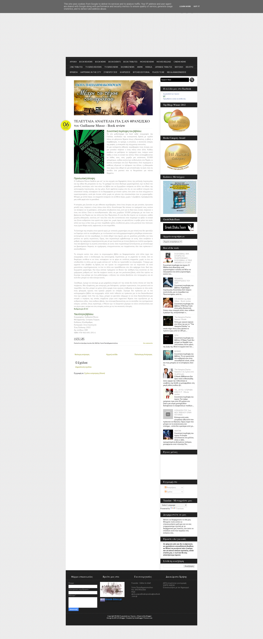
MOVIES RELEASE (164, 62)
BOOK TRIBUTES (130, 62)
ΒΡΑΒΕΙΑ (74, 72)
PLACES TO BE (158, 72)
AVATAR (177, 431)
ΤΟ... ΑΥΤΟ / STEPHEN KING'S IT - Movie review (183, 392)
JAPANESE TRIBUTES (163, 67)
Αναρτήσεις (171, 487)
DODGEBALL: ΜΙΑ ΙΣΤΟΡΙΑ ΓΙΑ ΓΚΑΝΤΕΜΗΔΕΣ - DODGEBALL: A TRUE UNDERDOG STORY (183, 258)
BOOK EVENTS (114, 62)
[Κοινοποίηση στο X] (80, 339)
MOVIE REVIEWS (147, 62)
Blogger (149, 616)
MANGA (148, 67)
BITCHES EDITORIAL (141, 72)
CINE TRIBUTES (76, 67)
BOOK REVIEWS (85, 62)
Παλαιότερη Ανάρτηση (143, 354)
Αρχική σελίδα (112, 354)
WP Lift (116, 618)
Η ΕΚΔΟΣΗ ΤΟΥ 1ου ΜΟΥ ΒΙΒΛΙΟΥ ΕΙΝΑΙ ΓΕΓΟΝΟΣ (182, 412)
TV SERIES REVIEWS (93, 67)
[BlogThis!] (77, 339)
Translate (180, 508)
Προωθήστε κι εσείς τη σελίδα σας (174, 99)
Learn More (185, 6)
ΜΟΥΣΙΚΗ (179, 67)
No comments (148, 343)
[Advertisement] (131, 36)
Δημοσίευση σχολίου (83, 367)
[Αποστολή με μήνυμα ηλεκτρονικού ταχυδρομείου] (75, 339)
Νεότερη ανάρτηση (82, 354)
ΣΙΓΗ (176, 335)
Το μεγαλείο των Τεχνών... (128, 616)
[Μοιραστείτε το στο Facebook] (83, 339)
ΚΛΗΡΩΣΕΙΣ (125, 72)
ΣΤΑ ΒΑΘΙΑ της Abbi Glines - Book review (182, 300)
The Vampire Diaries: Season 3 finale (182, 318)
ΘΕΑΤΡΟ (189, 67)
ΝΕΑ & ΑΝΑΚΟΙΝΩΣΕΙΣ (176, 72)
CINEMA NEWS (180, 62)
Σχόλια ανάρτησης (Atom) (94, 373)
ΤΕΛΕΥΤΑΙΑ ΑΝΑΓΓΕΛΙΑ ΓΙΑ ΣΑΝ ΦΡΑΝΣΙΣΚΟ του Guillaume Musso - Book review (112, 123)
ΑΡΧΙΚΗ (73, 62)
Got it (197, 6)
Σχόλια (169, 492)
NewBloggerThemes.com (143, 618)
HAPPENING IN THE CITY (90, 72)
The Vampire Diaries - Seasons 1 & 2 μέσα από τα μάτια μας (184, 371)
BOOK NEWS (100, 62)
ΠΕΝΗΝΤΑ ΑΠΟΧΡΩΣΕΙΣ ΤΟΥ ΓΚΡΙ (182, 280)
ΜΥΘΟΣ (177, 351)
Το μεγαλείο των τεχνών (171, 94)
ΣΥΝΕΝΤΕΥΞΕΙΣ (110, 72)
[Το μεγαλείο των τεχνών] (164, 96)
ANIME (140, 67)
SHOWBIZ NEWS (127, 67)
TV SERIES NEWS (111, 67)
